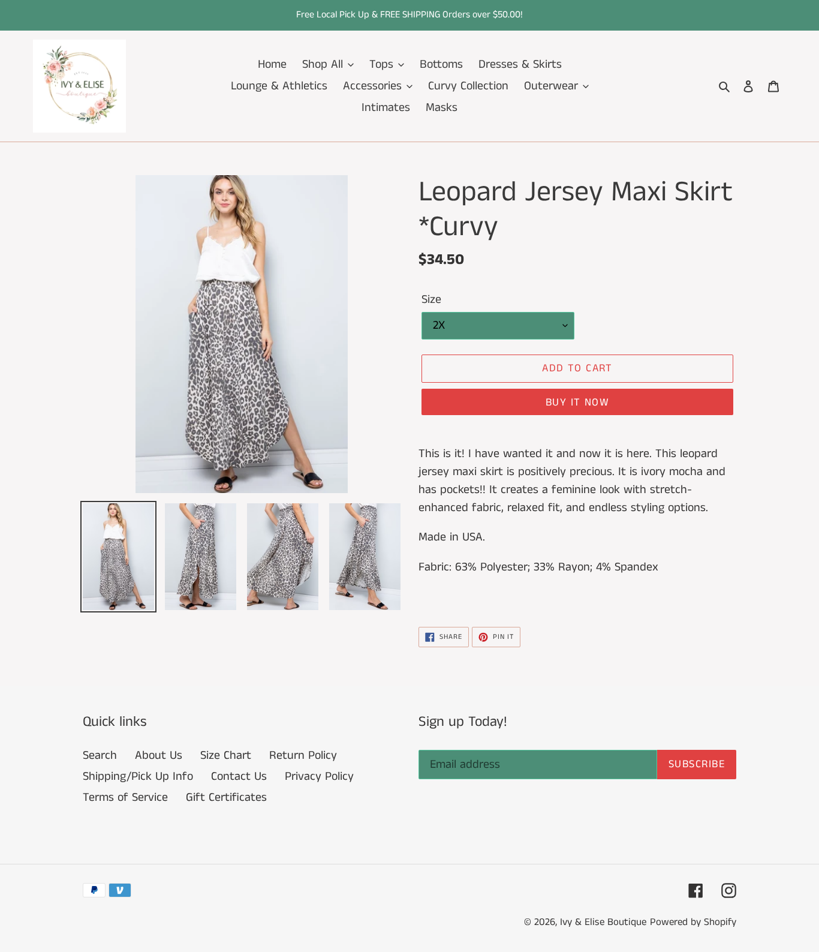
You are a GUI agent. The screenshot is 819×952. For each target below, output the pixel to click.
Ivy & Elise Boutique (603, 922)
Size (431, 299)
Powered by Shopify (693, 922)
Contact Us (239, 776)
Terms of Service (125, 797)
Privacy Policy (319, 776)
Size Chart (225, 755)
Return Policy (303, 755)
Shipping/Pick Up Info (138, 776)
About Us (158, 755)
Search (100, 755)
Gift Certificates (226, 797)
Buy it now (577, 402)
